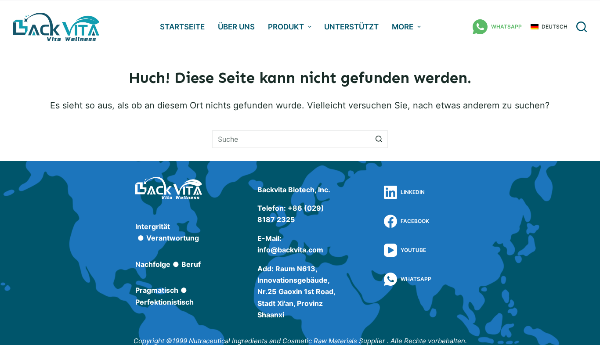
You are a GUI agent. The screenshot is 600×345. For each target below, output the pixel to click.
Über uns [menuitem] (236, 26)
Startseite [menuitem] (182, 26)
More (402, 26)
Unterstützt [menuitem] (351, 26)
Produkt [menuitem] (286, 26)
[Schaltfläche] (379, 139)
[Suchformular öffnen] (581, 27)
